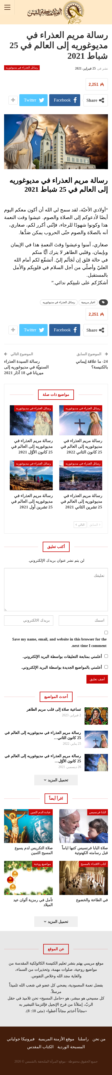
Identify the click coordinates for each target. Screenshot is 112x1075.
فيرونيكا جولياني (21, 1039)
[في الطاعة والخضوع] (83, 878)
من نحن (98, 1039)
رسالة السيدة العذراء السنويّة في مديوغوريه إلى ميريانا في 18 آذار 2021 (26, 367)
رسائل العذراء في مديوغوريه (22, 67)
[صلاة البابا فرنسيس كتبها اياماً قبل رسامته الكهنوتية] (83, 826)
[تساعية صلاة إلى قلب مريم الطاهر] (96, 716)
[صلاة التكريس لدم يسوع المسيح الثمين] (28, 826)
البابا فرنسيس (97, 812)
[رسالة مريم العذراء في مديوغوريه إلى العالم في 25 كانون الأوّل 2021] (31, 420)
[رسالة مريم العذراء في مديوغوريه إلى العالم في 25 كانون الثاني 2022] (80, 420)
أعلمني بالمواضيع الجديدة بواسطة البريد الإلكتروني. (61, 667)
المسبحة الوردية (71, 1047)
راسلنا (83, 1039)
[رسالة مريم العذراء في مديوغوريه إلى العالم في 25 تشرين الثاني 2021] (80, 475)
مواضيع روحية (42, 863)
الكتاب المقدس (40, 1047)
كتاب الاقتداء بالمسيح (93, 863)
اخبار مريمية (88, 302)
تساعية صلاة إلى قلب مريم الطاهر (54, 709)
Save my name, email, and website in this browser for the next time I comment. (59, 642)
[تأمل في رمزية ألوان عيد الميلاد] (28, 878)
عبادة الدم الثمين (40, 812)
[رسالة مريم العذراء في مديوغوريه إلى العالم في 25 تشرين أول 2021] (31, 475)
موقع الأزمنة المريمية (56, 1039)
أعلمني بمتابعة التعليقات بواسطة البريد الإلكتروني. (62, 657)
